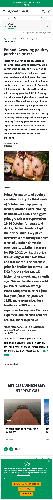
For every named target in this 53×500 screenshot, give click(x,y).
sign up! (27, 5)
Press (17, 39)
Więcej (6, 479)
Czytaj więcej (26, 489)
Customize (44, 18)
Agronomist (8, 39)
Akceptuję (26, 494)
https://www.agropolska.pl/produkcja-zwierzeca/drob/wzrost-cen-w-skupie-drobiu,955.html (24, 330)
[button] (4, 11)
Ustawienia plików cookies (26, 484)
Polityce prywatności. (23, 475)
